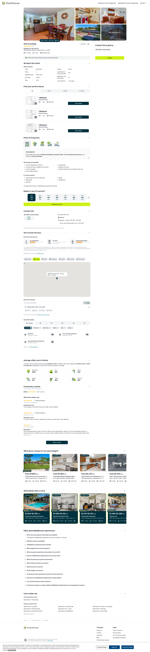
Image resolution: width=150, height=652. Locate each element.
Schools (29, 259)
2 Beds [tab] (65, 91)
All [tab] (32, 91)
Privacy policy (117, 632)
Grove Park (45, 620)
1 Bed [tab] (48, 91)
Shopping (54, 259)
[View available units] (31, 100)
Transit (37, 259)
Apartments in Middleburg (65, 611)
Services (71, 259)
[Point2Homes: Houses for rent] (11, 3)
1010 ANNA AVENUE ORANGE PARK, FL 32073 (64, 476)
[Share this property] (88, 44)
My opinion (27, 429)
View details (78, 103)
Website (62, 217)
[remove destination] (89, 307)
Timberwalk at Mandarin (88, 516)
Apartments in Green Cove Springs (102, 606)
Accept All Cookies (127, 647)
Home (25, 620)
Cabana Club (113, 516)
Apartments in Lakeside (30, 606)
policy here (50, 640)
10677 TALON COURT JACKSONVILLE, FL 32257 (121, 476)
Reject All (114, 647)
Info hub (142, 3)
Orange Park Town (36, 620)
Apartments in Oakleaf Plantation (33, 611)
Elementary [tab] (47, 328)
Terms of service (117, 630)
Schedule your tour (57, 204)
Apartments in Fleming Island (32, 608)
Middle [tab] (56, 328)
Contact (109, 58)
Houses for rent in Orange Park (107, 3)
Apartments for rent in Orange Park (128, 3)
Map (58, 40)
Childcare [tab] (28, 328)
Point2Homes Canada (103, 640)
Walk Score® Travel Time (43, 314)
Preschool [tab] (37, 328)
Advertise (99, 635)
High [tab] (63, 328)
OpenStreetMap (34, 347)
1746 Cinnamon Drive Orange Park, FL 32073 (36, 476)
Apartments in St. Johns (65, 608)
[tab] (27, 144)
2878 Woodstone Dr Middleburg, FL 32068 (92, 476)
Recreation (82, 259)
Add (88, 303)
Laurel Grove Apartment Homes (34, 516)
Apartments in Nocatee (99, 608)
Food (45, 259)
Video (52, 40)
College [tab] (70, 328)
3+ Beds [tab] (81, 91)
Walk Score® (41, 253)
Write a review (57, 442)
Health (63, 259)
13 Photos (45, 40)
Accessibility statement (119, 637)
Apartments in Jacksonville (65, 606)
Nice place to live (29, 417)
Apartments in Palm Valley (100, 611)
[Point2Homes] (31, 627)
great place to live (29, 405)
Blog (98, 637)
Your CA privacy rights (119, 635)
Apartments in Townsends (31, 599)
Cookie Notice (12, 650)
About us (99, 630)
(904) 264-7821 (64, 214)
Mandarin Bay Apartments (61, 516)
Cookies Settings (101, 647)
